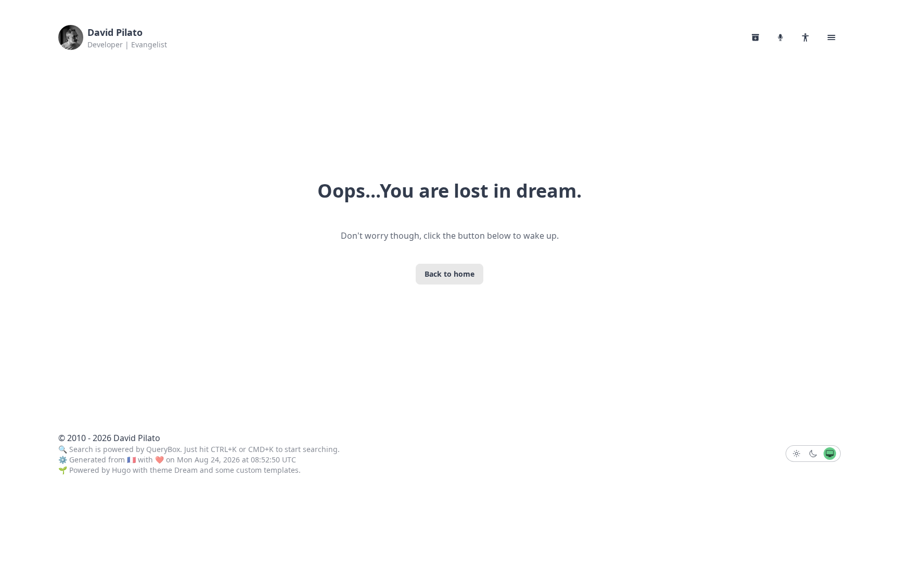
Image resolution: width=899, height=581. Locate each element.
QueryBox (163, 449)
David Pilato (115, 32)
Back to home (449, 274)
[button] (831, 37)
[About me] (805, 37)
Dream (186, 470)
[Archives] (755, 37)
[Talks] (780, 37)
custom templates (267, 470)
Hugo (121, 470)
